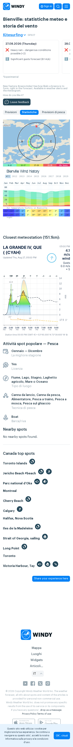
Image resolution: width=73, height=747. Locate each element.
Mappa (36, 648)
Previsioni (11, 112)
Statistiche (29, 112)
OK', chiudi (62, 735)
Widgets (37, 660)
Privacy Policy (29, 714)
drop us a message (50, 710)
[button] (58, 258)
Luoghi (36, 654)
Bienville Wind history (23, 171)
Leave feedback (19, 102)
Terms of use (44, 714)
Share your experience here (51, 578)
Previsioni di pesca (53, 112)
